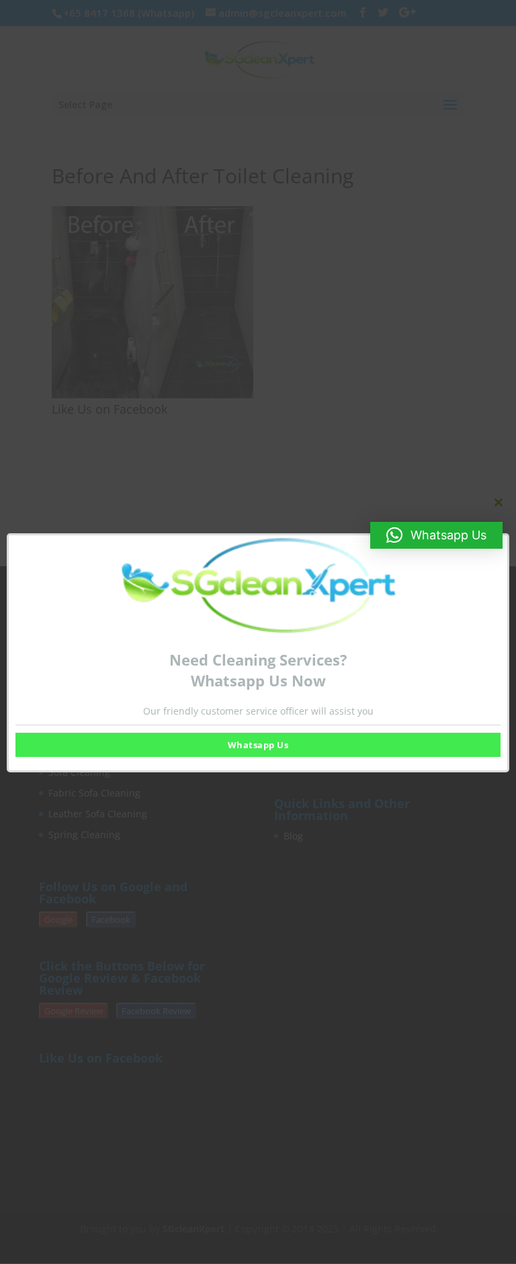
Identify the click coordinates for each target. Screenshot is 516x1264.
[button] (436, 535)
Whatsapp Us (258, 745)
